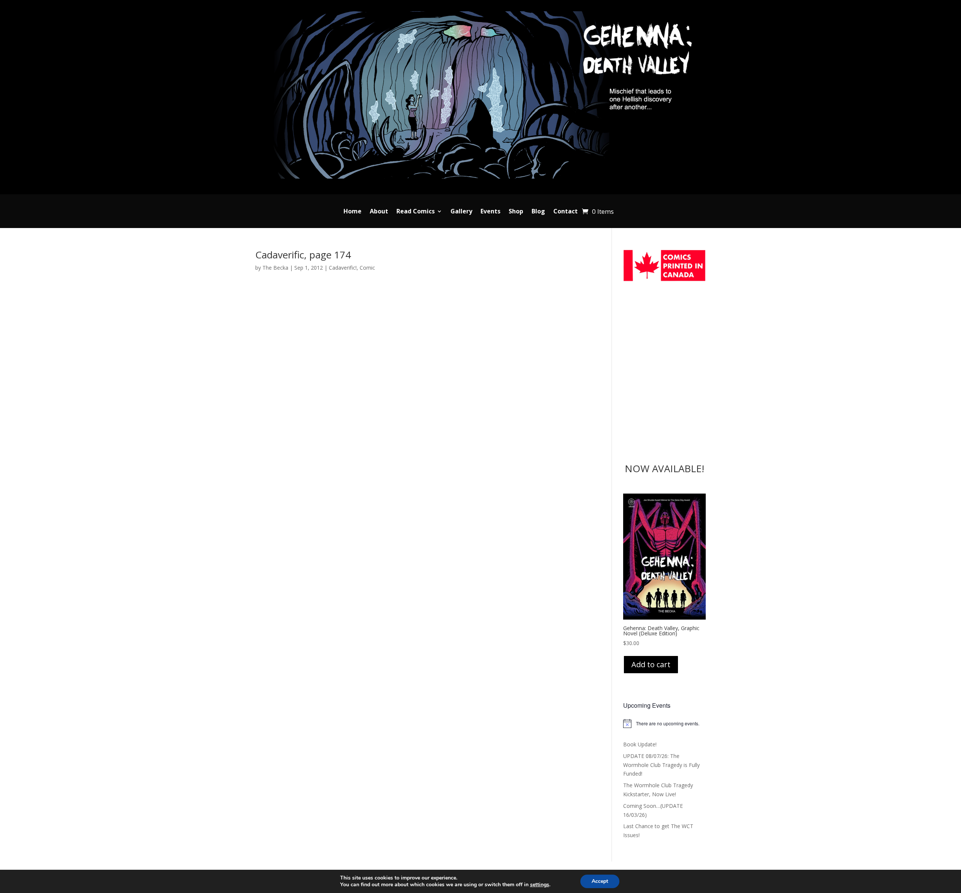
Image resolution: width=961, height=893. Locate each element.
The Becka (275, 267)
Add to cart (650, 664)
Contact (565, 212)
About (379, 212)
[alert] (664, 723)
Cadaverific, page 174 (303, 254)
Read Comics (415, 212)
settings (539, 884)
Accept (600, 881)
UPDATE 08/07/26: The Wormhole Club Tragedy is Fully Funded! (661, 764)
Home (352, 212)
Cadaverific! (343, 267)
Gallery (461, 212)
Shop (516, 212)
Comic (367, 267)
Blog (538, 212)
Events (490, 212)
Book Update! (640, 744)
